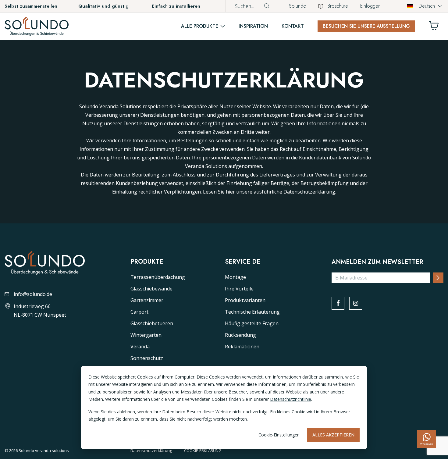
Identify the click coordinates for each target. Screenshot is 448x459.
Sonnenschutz (146, 358)
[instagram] (355, 303)
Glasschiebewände (151, 288)
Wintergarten (146, 335)
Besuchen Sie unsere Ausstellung (366, 26)
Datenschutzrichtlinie (290, 399)
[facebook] (338, 303)
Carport (139, 311)
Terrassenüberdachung (157, 277)
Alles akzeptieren (333, 435)
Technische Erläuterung (252, 311)
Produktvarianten (245, 300)
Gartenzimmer (146, 300)
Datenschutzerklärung (151, 450)
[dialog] (224, 407)
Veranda (140, 346)
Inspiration (253, 26)
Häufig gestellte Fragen (252, 323)
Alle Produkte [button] (199, 26)
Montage (235, 277)
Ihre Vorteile (239, 288)
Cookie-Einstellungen (279, 435)
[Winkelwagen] (436, 27)
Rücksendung (240, 335)
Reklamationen (242, 346)
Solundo (297, 5)
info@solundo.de (33, 294)
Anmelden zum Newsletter (377, 262)
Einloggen (370, 5)
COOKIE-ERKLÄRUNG (203, 450)
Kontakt (293, 26)
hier (230, 191)
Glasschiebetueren (151, 323)
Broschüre (338, 5)
